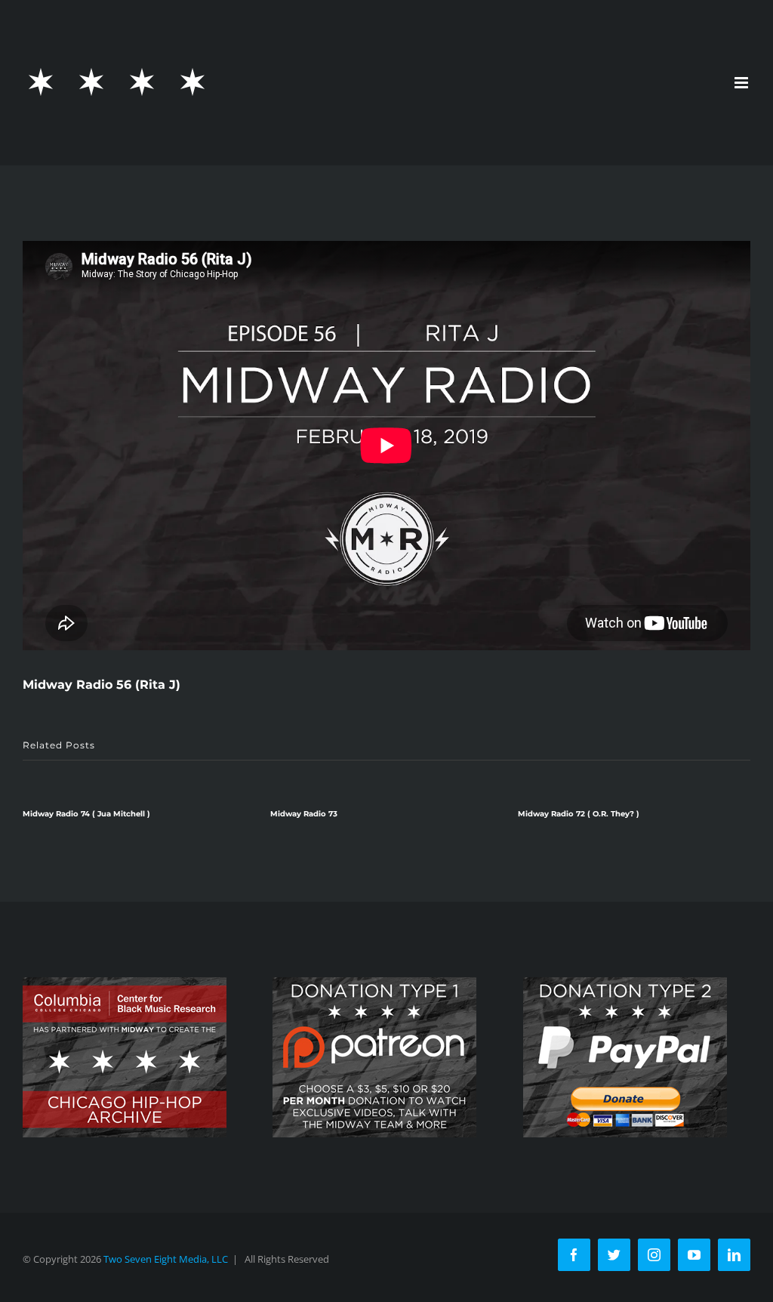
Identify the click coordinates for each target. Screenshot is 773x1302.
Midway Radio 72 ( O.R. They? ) (332, 814)
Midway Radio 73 (57, 814)
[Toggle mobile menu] (742, 83)
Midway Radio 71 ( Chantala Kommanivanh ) (605, 814)
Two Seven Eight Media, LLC (165, 1259)
